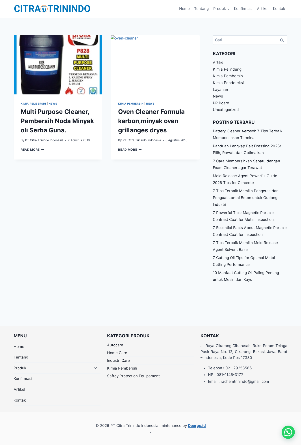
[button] (288, 432)
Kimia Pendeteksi (228, 83)
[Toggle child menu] (95, 368)
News (53, 103)
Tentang (201, 8)
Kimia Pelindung (227, 69)
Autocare (115, 345)
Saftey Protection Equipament (133, 376)
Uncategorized (226, 109)
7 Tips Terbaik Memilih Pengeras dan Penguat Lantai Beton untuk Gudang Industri (246, 198)
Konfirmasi (243, 8)
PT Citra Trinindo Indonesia (44, 140)
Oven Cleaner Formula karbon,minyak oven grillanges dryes (151, 121)
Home (184, 8)
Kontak (279, 8)
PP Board (221, 103)
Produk (20, 368)
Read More (32, 149)
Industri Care (118, 360)
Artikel (262, 8)
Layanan (220, 89)
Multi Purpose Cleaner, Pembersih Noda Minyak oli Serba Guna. (57, 121)
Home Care (117, 353)
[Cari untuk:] (250, 40)
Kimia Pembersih (33, 103)
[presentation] (58, 64)
